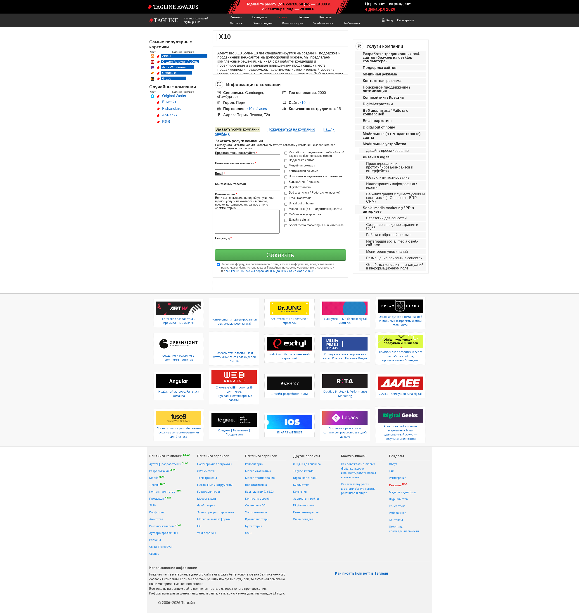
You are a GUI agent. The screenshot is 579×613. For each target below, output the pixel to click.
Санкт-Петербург (161, 546)
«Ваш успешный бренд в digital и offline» (345, 321)
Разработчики (162, 471)
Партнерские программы (214, 464)
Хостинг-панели (256, 512)
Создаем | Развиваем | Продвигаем (234, 432)
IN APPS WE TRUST (289, 432)
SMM (152, 505)
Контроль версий (257, 498)
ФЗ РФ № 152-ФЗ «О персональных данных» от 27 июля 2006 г (269, 271)
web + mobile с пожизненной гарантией (289, 356)
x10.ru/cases (257, 109)
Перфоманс (157, 512)
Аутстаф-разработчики (168, 464)
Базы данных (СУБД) (259, 491)
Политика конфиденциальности (404, 529)
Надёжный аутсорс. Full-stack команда (178, 393)
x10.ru (305, 103)
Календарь (259, 17)
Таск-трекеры (207, 478)
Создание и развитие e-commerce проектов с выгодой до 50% (345, 432)
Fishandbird (171, 108)
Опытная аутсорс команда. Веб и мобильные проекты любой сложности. (400, 321)
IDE (199, 526)
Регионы (155, 540)
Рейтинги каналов (165, 526)
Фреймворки (206, 505)
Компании (300, 491)
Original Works (174, 96)
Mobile (157, 478)
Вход (389, 20)
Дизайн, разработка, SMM (289, 394)
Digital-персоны (304, 505)
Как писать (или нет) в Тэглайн (361, 573)
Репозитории (254, 464)
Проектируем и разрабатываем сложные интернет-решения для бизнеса (179, 432)
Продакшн (160, 498)
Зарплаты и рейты (306, 498)
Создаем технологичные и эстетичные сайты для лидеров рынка (234, 357)
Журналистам (398, 499)
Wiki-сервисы (206, 533)
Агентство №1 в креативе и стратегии (289, 321)
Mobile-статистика (258, 471)
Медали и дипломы (402, 492)
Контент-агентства (165, 491)
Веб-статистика (256, 485)
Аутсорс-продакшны (163, 533)
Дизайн (157, 485)
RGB (166, 122)
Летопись (236, 23)
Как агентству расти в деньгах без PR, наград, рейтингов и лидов (358, 488)
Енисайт (169, 102)
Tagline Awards (303, 471)
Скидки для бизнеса (307, 464)
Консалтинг (397, 506)
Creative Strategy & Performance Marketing (345, 393)
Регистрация (405, 20)
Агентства (156, 519)
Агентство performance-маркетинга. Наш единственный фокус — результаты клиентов (400, 432)
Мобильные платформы (213, 519)
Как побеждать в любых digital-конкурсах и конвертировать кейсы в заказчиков (358, 470)
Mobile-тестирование (260, 478)
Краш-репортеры (257, 519)
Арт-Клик (169, 115)
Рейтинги (236, 17)
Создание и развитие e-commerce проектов (178, 357)
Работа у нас (397, 513)
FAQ (391, 471)
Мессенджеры (207, 498)
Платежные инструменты (215, 485)
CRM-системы (206, 471)
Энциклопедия (262, 23)
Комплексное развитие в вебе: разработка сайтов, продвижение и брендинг (400, 356)
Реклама (303, 17)
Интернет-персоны (306, 512)
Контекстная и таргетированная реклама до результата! (234, 321)
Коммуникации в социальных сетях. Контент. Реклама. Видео (345, 356)
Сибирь (154, 553)
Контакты (325, 17)
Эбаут (393, 464)
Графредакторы (208, 491)
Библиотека (352, 23)
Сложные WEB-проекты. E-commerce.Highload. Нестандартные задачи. (234, 393)
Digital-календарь (305, 478)
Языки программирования (215, 512)
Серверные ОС (255, 505)
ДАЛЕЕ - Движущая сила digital (400, 394)
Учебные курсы (323, 23)
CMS (248, 533)
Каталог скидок (292, 23)
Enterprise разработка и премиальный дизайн (178, 321)
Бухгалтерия (253, 526)
